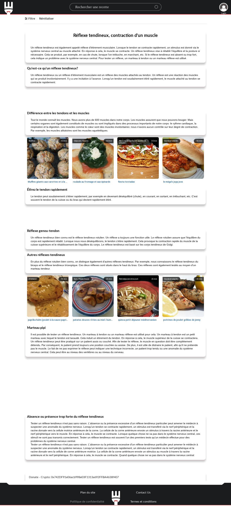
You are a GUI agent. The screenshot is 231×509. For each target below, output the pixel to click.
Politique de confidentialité (87, 501)
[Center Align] (157, 5)
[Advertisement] (115, 99)
